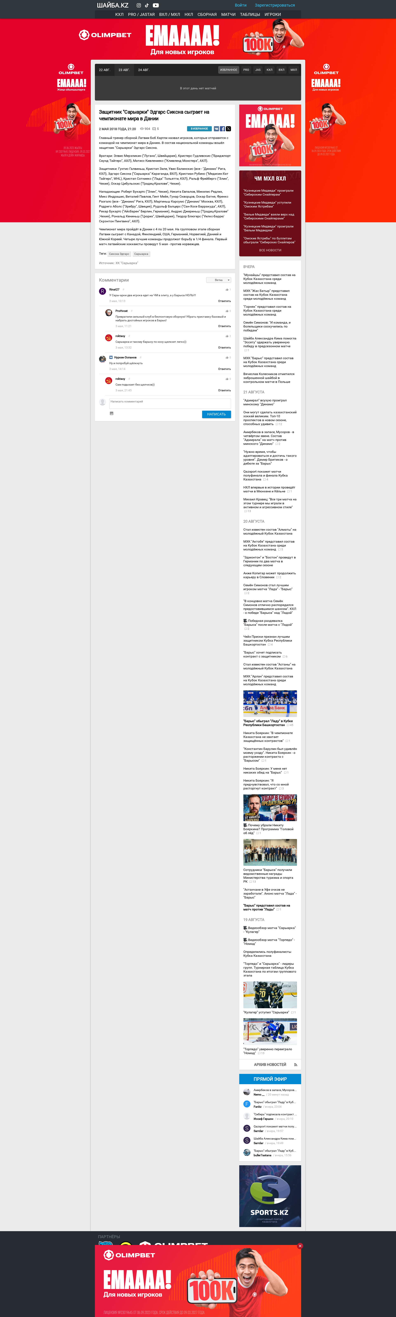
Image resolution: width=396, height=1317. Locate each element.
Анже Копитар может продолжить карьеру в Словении (269, 575)
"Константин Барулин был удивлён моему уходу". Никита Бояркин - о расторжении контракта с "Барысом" (270, 754)
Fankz (258, 1106)
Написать (216, 414)
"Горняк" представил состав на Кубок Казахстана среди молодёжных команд (267, 310)
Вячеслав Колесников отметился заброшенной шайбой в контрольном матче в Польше (269, 378)
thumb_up (227, 289)
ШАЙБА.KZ (112, 5)
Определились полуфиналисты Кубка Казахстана (267, 954)
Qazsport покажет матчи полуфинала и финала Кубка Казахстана (265, 475)
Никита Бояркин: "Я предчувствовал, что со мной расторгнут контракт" (266, 784)
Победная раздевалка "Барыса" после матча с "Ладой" (268, 623)
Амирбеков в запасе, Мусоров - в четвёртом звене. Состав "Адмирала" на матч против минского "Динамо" (268, 438)
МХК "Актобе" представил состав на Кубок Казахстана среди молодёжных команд (269, 545)
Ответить (224, 301)
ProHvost (122, 311)
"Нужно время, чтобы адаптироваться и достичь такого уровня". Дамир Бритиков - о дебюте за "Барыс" (270, 457)
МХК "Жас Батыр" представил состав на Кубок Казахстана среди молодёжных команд (266, 295)
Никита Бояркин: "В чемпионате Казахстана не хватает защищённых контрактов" (268, 737)
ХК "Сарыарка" (127, 263)
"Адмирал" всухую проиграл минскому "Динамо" (265, 402)
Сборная (207, 14)
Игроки (273, 14)
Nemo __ (259, 1094)
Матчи (228, 14)
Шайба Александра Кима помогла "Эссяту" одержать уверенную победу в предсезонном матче (269, 342)
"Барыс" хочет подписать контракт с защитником (262, 654)
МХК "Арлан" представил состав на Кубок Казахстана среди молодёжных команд (268, 680)
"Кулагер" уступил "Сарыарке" (266, 1012)
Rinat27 (114, 289)
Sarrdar (258, 1131)
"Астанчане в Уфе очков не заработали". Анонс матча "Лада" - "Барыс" (270, 893)
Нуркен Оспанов (125, 357)
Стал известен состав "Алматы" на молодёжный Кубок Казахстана (269, 531)
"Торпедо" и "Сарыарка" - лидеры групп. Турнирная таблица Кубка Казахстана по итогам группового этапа (269, 969)
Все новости (270, 250)
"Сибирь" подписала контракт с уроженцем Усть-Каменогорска (296, 1114)
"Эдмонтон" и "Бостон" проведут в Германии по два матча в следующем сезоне (269, 561)
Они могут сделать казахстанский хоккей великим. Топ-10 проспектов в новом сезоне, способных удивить (270, 418)
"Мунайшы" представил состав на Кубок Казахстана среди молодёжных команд (269, 279)
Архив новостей (270, 1064)
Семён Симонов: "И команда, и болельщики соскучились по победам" (267, 326)
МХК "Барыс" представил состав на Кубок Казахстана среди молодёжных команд (268, 362)
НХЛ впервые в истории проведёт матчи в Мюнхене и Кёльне (269, 489)
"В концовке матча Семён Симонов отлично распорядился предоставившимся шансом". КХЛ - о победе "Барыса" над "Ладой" (269, 607)
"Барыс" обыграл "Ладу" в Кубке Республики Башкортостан (294, 1102)
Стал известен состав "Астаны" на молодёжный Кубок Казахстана (269, 666)
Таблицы (250, 14)
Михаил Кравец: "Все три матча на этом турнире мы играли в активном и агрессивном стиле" (270, 503)
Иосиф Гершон (263, 1119)
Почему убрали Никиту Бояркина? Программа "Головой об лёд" (268, 829)
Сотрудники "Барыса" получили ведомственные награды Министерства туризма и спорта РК (268, 875)
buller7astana (262, 1155)
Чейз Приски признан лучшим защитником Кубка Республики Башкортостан (267, 640)
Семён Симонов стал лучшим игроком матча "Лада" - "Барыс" (267, 587)
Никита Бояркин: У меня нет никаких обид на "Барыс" (265, 770)
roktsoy (120, 336)
